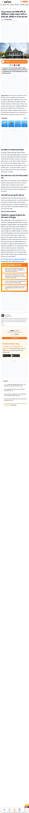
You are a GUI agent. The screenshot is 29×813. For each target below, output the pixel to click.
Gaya (15, 8)
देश (3, 346)
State (6, 8)
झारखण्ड (4, 4)
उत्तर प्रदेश (12, 4)
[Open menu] (2, 2)
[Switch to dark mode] (21, 2)
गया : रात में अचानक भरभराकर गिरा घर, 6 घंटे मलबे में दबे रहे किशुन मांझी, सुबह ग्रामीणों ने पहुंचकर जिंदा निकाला (15, 288)
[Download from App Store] (16, 355)
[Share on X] (19, 65)
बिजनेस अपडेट (17, 346)
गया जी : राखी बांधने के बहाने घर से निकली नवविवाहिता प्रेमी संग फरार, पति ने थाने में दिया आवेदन (15, 282)
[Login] (14, 810)
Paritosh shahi (8, 19)
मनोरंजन (11, 346)
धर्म (21, 346)
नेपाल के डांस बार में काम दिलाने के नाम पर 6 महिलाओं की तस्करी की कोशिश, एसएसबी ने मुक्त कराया (15, 394)
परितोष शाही (9, 316)
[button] (14, 51)
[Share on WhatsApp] (10, 65)
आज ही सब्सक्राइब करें (14, 338)
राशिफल (8, 348)
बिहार (8, 4)
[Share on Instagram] (16, 65)
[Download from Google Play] (7, 355)
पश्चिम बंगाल (17, 4)
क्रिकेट (4, 348)
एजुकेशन (27, 4)
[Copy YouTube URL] (14, 65)
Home (2, 8)
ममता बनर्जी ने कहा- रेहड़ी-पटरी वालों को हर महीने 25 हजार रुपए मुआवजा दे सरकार (15, 399)
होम (1, 4)
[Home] (7, 2)
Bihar (11, 8)
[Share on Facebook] (12, 65)
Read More (3, 325)
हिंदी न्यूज (8, 350)
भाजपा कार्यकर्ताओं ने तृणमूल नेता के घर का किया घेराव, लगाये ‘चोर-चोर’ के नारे (14, 390)
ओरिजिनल (23, 4)
